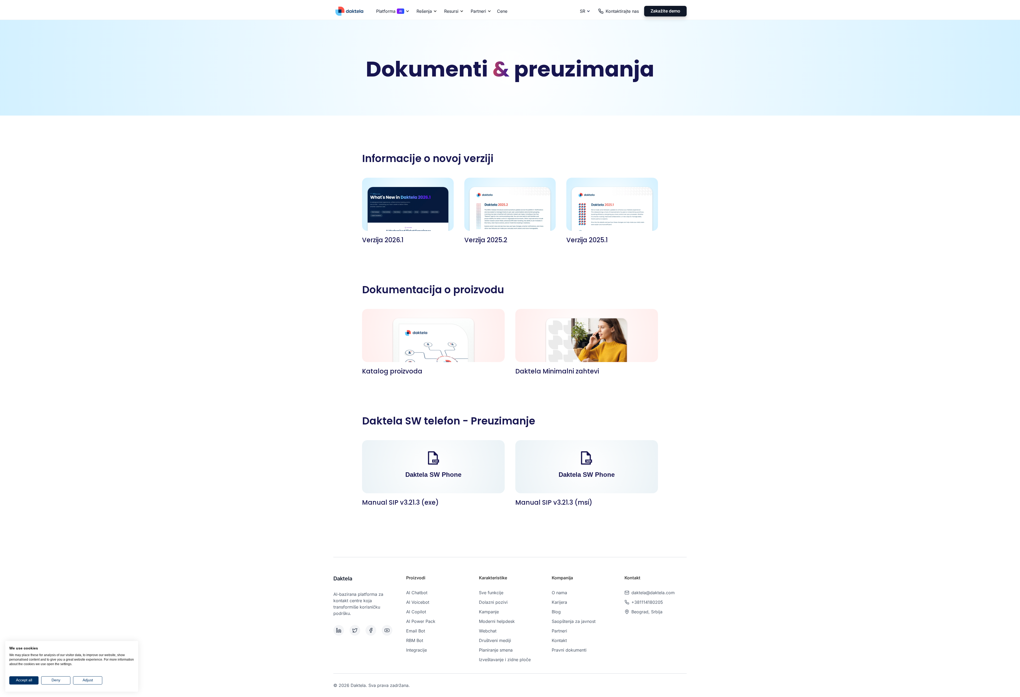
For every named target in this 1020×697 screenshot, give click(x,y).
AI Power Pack (420, 621)
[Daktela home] (349, 11)
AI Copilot (416, 611)
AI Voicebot (417, 602)
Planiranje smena (496, 650)
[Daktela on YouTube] (389, 630)
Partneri (559, 631)
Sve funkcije (491, 592)
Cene (502, 11)
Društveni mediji (495, 640)
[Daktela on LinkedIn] (340, 630)
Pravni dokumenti (569, 650)
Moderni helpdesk (497, 621)
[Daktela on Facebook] (373, 630)
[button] (392, 11)
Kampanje (489, 611)
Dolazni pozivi (493, 602)
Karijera (559, 602)
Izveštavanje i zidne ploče (505, 659)
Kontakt (559, 640)
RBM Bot (414, 640)
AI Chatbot (416, 592)
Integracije (416, 650)
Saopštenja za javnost (574, 621)
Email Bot (415, 631)
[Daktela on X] (357, 630)
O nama (559, 592)
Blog (556, 611)
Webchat (487, 631)
